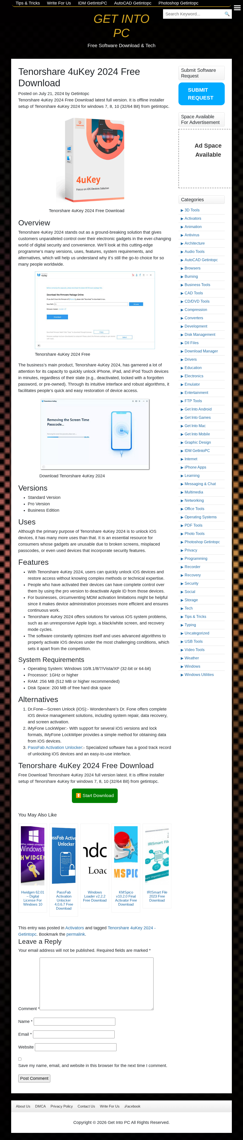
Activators (74, 928)
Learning (192, 476)
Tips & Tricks (195, 617)
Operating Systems (201, 517)
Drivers (191, 359)
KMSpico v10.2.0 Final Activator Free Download (126, 898)
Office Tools (194, 509)
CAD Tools (194, 293)
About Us (23, 1106)
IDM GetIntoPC (197, 451)
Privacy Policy (62, 1106)
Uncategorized (197, 633)
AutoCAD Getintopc (201, 260)
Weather (192, 658)
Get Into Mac (195, 426)
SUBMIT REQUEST (200, 94)
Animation (193, 227)
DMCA (40, 1106)
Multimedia (194, 492)
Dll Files (192, 343)
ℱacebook (132, 1106)
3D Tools (192, 210)
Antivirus (192, 235)
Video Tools (195, 650)
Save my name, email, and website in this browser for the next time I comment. (92, 1065)
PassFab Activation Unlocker (55, 747)
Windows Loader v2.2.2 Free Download (95, 896)
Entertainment (196, 393)
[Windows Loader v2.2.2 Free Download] (95, 855)
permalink (75, 934)
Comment (29, 1008)
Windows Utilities (199, 675)
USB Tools (194, 641)
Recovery (193, 575)
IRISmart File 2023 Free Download (157, 896)
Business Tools (197, 285)
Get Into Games (198, 417)
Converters (194, 318)
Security (191, 583)
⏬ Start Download (95, 795)
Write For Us (110, 1106)
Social (190, 592)
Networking (194, 500)
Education (193, 368)
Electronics (194, 376)
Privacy (191, 550)
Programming (196, 558)
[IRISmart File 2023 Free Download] (157, 855)
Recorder (192, 567)
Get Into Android (198, 409)
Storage (191, 600)
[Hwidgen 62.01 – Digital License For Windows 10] (32, 855)
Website (26, 1047)
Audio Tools (195, 252)
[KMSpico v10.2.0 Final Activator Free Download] (126, 855)
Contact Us (86, 1106)
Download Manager (201, 351)
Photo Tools (195, 534)
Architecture (195, 243)
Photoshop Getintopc (202, 542)
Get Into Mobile (197, 434)
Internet (191, 459)
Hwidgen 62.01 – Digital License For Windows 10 (32, 898)
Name (25, 1021)
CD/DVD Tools (197, 301)
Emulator (192, 384)
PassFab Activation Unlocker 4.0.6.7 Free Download (64, 900)
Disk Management (200, 335)
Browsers (193, 268)
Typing (190, 625)
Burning (191, 276)
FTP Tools (193, 401)
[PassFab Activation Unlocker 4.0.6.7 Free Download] (63, 855)
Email (25, 1034)
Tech (189, 608)
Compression (196, 310)
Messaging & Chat (200, 484)
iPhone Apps (195, 467)
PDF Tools (193, 525)
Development (196, 326)
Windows (192, 666)
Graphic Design (198, 442)
